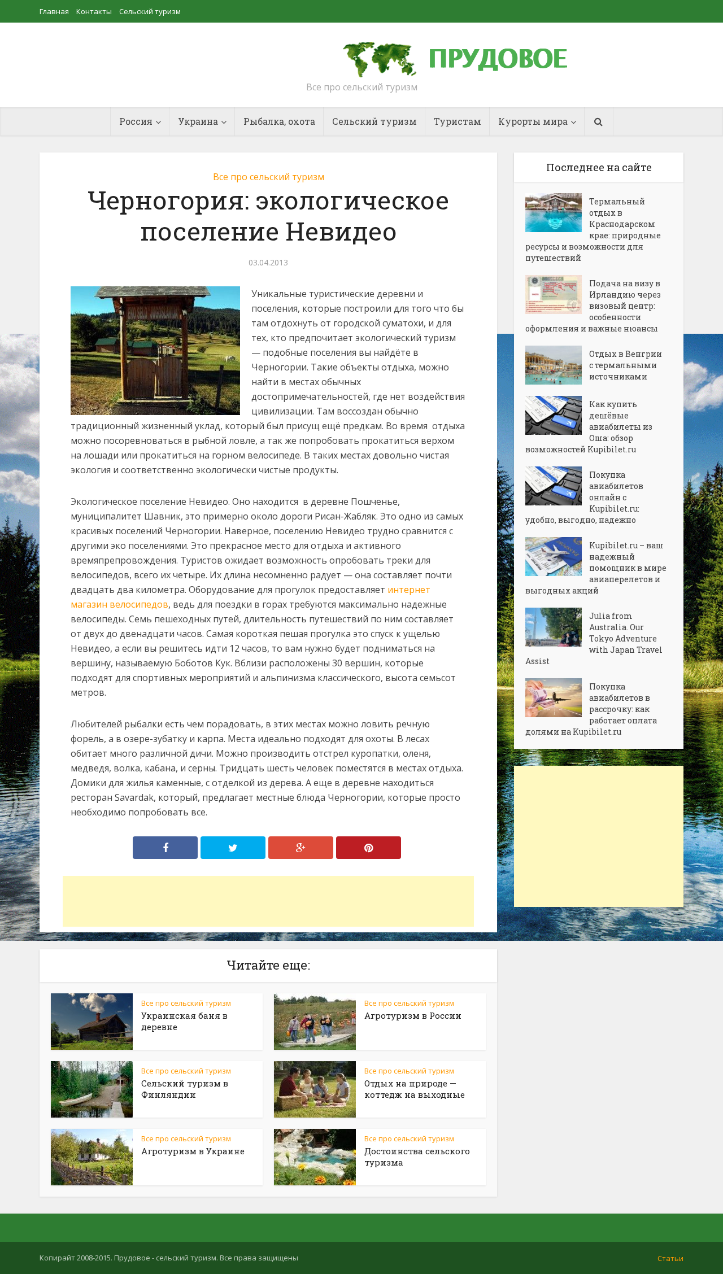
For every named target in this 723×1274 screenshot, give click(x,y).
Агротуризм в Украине (193, 1151)
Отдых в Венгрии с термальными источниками (625, 365)
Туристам (457, 121)
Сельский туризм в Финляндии (184, 1088)
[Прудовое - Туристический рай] (468, 54)
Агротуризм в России (412, 1015)
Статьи (670, 1258)
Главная (54, 11)
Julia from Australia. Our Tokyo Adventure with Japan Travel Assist (594, 638)
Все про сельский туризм (268, 177)
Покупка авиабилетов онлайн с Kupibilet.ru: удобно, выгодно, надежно (584, 497)
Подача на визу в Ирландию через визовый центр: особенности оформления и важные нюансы (593, 306)
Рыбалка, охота (279, 121)
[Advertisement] (268, 901)
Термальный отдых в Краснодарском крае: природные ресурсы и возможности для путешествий (593, 229)
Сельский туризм (150, 11)
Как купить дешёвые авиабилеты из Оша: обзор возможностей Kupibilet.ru (588, 427)
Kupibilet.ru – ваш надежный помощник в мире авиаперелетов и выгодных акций (596, 568)
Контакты (94, 11)
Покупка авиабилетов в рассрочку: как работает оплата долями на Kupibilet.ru (591, 709)
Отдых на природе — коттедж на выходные (414, 1088)
